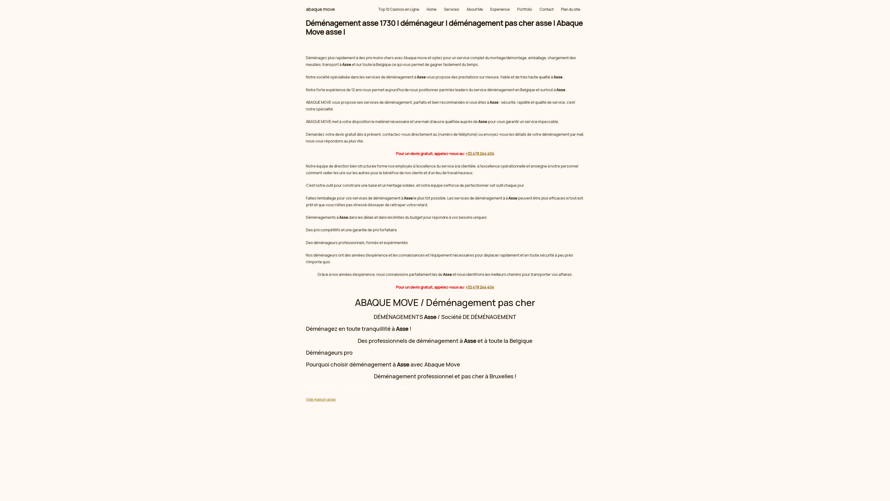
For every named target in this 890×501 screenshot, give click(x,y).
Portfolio (524, 9)
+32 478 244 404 (480, 153)
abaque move (320, 9)
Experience (500, 9)
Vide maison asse (321, 399)
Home (432, 9)
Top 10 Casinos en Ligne (398, 9)
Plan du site (570, 9)
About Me (475, 9)
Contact (547, 9)
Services (451, 9)
